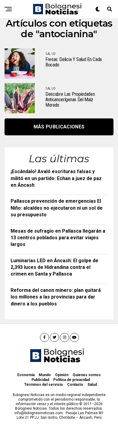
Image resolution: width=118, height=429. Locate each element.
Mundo (45, 375)
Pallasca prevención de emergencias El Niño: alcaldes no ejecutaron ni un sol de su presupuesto (57, 208)
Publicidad (40, 380)
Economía (25, 375)
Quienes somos (87, 375)
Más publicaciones (59, 127)
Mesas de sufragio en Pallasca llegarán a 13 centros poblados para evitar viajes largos (58, 237)
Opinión (61, 375)
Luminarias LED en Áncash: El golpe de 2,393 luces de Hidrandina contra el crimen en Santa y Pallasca (54, 267)
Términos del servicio (43, 384)
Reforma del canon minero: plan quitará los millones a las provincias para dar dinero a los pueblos (56, 297)
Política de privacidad (71, 380)
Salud (92, 384)
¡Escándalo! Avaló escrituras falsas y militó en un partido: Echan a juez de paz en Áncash (56, 178)
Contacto (75, 384)
